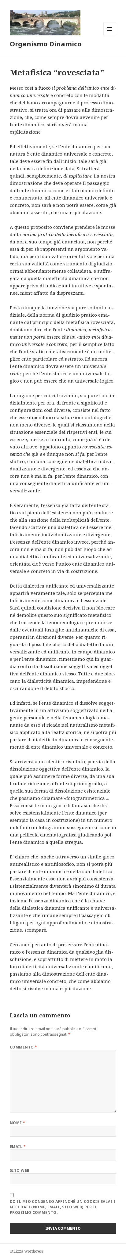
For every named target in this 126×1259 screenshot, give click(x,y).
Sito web (20, 1170)
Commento (23, 1047)
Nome (17, 1122)
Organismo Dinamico (45, 43)
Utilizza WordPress (27, 1251)
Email (18, 1146)
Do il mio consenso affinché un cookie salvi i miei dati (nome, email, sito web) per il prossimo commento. (63, 1207)
